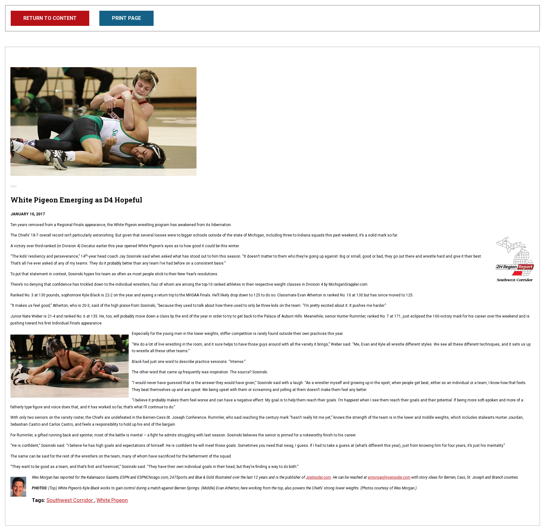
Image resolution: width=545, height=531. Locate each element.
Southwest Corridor (70, 500)
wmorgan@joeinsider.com (389, 477)
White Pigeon (112, 500)
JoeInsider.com (318, 477)
